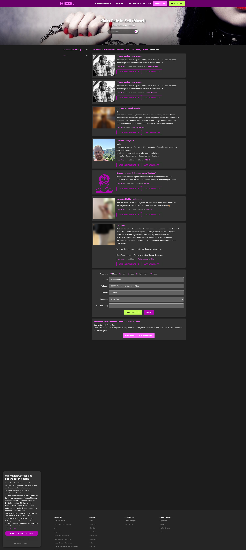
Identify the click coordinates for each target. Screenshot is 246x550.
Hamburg (92, 524)
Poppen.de (163, 521)
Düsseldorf (93, 535)
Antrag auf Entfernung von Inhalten (66, 547)
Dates (65, 56)
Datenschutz (68, 543)
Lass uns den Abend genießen (128, 108)
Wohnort (104, 286)
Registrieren (177, 4)
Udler (152, 259)
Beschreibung (102, 306)
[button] (21, 543)
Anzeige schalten (152, 72)
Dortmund (92, 539)
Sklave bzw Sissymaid (125, 141)
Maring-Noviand (139, 127)
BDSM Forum (129, 517)
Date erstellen (133, 312)
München (92, 528)
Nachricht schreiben (129, 72)
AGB (55, 528)
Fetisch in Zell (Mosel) (72, 50)
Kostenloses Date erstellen (138, 336)
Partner (162, 517)
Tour (56, 524)
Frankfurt (92, 532)
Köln (91, 543)
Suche (149, 312)
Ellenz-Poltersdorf (152, 67)
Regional (92, 517)
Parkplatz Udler (143, 259)
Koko (161, 532)
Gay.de (162, 524)
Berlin (91, 521)
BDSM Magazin (66, 524)
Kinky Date (120, 67)
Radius (105, 293)
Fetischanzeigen (130, 521)
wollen (70, 539)
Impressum (58, 532)
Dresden (92, 547)
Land (106, 280)
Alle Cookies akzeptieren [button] (21, 533)
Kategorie (104, 299)
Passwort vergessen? (61, 535)
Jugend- (57, 543)
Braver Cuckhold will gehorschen (129, 199)
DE (147, 3)
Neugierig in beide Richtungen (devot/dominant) (136, 173)
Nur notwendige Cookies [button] (21, 539)
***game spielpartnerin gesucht (129, 56)
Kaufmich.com (165, 528)
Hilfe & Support (59, 521)
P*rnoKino (120, 225)
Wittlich (147, 160)
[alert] (22, 509)
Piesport (149, 210)
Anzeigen (104, 274)
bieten (62, 539)
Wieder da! (160, 4)
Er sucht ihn (129, 524)
